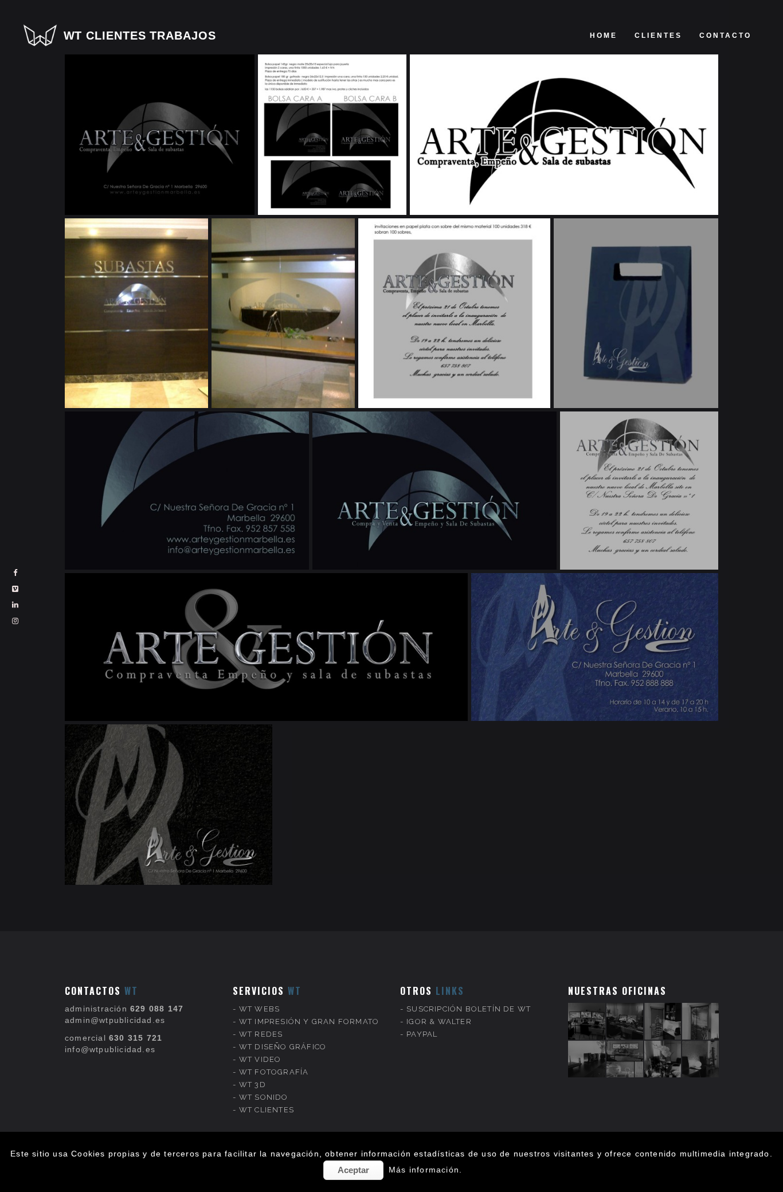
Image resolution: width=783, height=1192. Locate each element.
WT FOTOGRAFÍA (274, 1072)
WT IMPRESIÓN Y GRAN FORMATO (309, 1021)
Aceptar (353, 1170)
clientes (658, 36)
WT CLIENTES (266, 1109)
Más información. (425, 1169)
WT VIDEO (260, 1059)
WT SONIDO (263, 1097)
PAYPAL (421, 1034)
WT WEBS (259, 1009)
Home (603, 36)
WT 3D (252, 1084)
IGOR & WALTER (439, 1021)
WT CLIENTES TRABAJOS (140, 35)
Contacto (725, 36)
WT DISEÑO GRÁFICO (282, 1046)
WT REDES (261, 1034)
